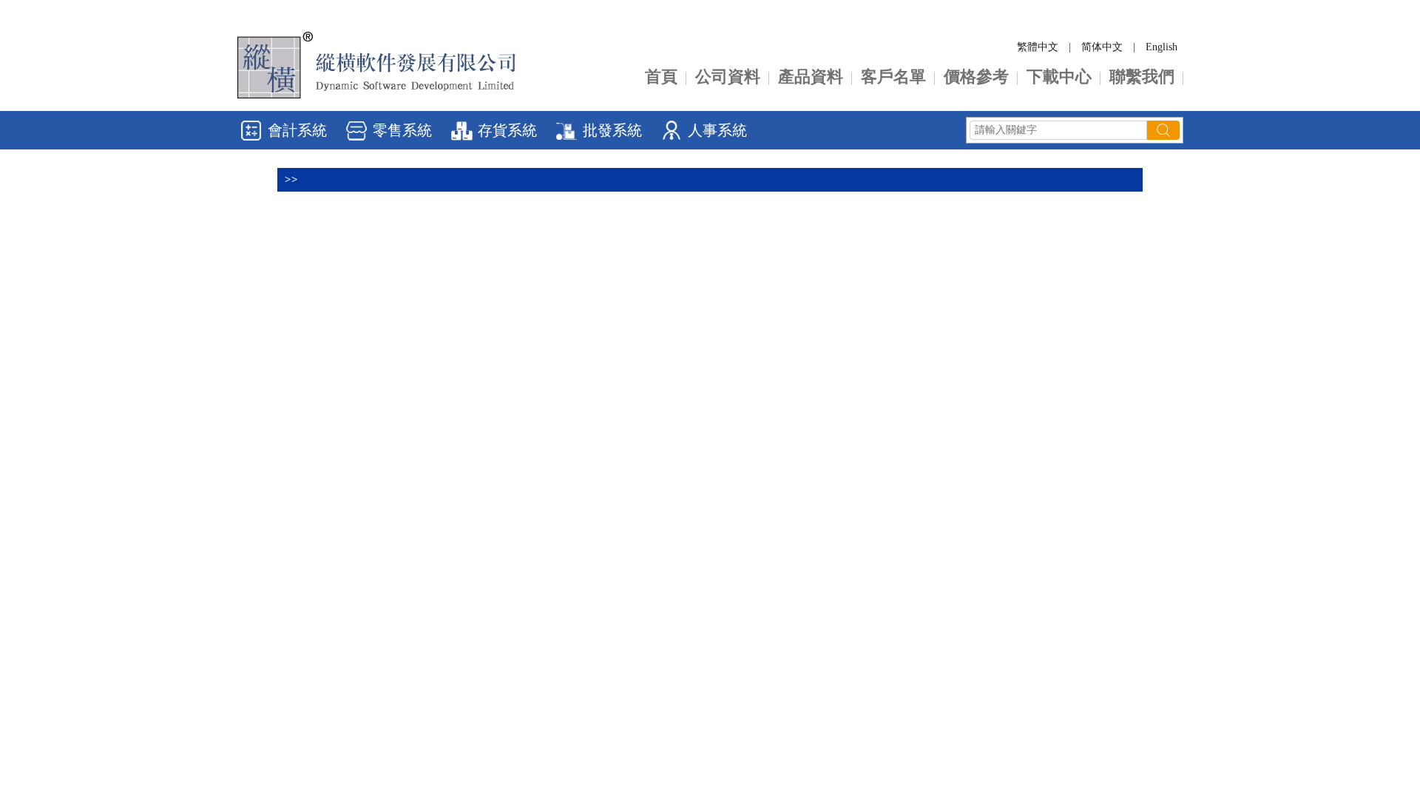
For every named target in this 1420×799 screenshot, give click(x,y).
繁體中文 (1037, 47)
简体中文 (1102, 47)
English (1161, 47)
